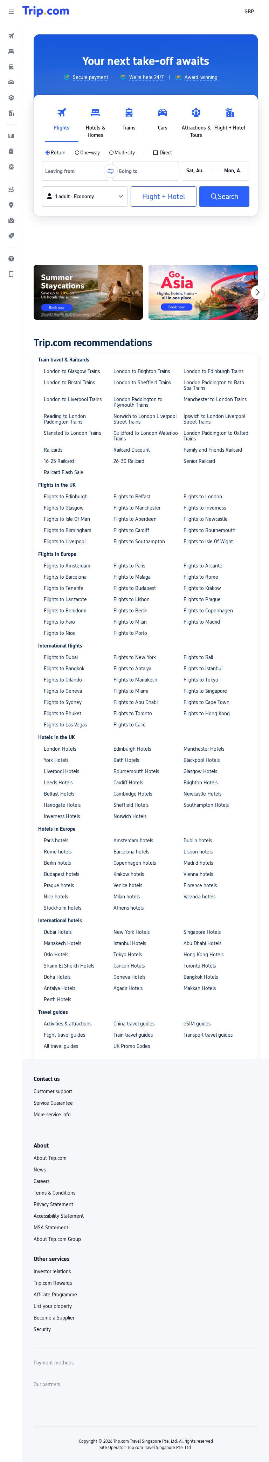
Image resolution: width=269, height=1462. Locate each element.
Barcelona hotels (131, 852)
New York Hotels (131, 932)
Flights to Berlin (130, 610)
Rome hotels (57, 852)
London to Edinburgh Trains (213, 371)
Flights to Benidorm (65, 610)
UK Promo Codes (131, 1046)
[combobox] (62, 171)
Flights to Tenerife (63, 588)
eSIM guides (197, 1023)
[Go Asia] (70, 292)
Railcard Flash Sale (63, 472)
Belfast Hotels (59, 794)
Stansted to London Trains (72, 433)
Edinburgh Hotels (132, 749)
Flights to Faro (59, 622)
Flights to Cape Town (206, 702)
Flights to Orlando (63, 680)
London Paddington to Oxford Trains (216, 435)
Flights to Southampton (139, 541)
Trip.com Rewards (53, 1283)
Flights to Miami (130, 691)
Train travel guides (133, 1035)
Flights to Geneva (63, 691)
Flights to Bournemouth (209, 530)
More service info (52, 1114)
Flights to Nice (59, 633)
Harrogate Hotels (62, 805)
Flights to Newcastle (206, 519)
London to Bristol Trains (69, 382)
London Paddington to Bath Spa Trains (214, 385)
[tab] (62, 121)
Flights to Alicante (203, 566)
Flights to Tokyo (201, 680)
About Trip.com (50, 1158)
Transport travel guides (208, 1035)
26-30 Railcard (128, 461)
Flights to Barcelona (65, 577)
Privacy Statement (53, 1204)
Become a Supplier (54, 1318)
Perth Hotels (57, 999)
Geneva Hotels (129, 977)
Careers (41, 1181)
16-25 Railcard (59, 461)
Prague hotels (59, 885)
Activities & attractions (67, 1023)
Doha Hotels (57, 977)
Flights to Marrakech (135, 680)
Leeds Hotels (58, 782)
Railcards (53, 450)
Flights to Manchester (136, 508)
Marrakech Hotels (62, 943)
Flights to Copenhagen (208, 610)
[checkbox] (162, 152)
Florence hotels (200, 885)
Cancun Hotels (129, 966)
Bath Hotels (126, 760)
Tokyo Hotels (127, 954)
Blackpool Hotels (202, 760)
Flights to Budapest (134, 588)
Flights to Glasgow (64, 508)
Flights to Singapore (205, 691)
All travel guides (61, 1046)
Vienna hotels (198, 874)
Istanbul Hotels (129, 943)
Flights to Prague (202, 599)
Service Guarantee (53, 1103)
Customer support (53, 1091)
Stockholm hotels (62, 908)
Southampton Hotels (206, 805)
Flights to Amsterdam (67, 566)
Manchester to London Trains (215, 399)
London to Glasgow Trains (72, 371)
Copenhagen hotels (134, 863)
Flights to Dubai (61, 657)
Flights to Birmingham (67, 530)
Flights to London (203, 496)
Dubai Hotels (57, 932)
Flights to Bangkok (64, 668)
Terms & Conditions (54, 1193)
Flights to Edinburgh (66, 496)
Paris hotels (56, 840)
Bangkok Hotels (201, 977)
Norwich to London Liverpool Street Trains (145, 419)
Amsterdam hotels (133, 840)
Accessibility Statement (59, 1216)
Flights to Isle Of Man (67, 519)
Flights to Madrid (202, 622)
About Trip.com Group (57, 1239)
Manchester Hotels (204, 749)
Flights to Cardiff (131, 530)
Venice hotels (127, 885)
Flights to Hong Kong (207, 713)
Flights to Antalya (132, 668)
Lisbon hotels (198, 852)
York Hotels (56, 760)
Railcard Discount (131, 450)
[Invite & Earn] (185, 292)
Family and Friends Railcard (213, 450)
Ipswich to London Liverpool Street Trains (214, 419)
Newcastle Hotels (202, 794)
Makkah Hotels (200, 988)
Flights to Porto (130, 633)
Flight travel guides (64, 1035)
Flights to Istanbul (203, 668)
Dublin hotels (198, 840)
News (40, 1169)
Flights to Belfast (131, 496)
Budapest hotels (61, 874)
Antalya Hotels (59, 988)
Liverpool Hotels (61, 771)
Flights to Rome (201, 577)
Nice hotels (56, 896)
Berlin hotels (57, 863)
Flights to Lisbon (131, 599)
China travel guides (133, 1023)
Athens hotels (128, 908)
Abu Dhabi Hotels (202, 943)
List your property (53, 1306)
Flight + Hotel (163, 196)
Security (42, 1329)
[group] (85, 77)
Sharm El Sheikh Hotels (69, 966)
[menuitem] (11, 36)
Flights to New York (134, 657)
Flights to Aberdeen (135, 519)
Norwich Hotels (129, 816)
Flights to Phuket (62, 713)
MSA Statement (51, 1227)
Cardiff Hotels (128, 782)
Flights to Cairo (129, 724)
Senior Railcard (199, 461)
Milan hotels (126, 896)
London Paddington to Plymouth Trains (138, 402)
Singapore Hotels (202, 932)
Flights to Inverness (205, 508)
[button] (11, 11)
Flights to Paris (129, 566)
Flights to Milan (130, 622)
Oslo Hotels (56, 954)
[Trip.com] (45, 11)
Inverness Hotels (62, 816)
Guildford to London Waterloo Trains (145, 435)
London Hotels (60, 749)
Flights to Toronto (132, 713)
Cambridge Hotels (132, 794)
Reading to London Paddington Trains (65, 419)
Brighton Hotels (201, 782)
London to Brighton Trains (141, 371)
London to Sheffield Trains (142, 382)
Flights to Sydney (63, 702)
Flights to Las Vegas (65, 724)
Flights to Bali (198, 657)
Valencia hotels (199, 896)
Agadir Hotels (128, 988)
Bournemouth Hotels (136, 771)
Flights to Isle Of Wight (208, 541)
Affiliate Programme (55, 1294)
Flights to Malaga (132, 577)
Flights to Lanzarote (65, 599)
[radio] (55, 152)
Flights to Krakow (202, 588)
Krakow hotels (128, 874)
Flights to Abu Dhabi (135, 702)
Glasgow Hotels (200, 771)
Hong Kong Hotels (203, 954)
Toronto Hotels (200, 966)
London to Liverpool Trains (73, 399)
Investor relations (52, 1271)
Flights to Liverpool (64, 541)
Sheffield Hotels (131, 805)
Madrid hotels (198, 863)
